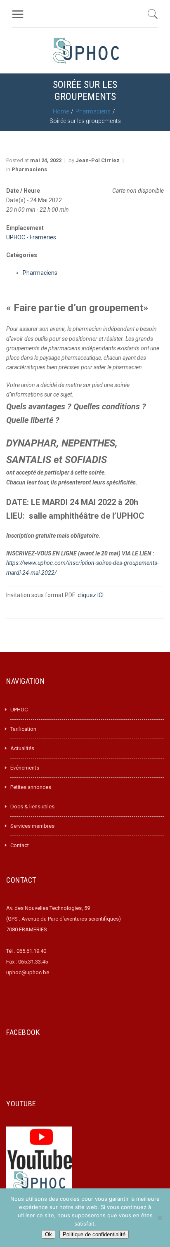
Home (61, 111)
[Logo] (86, 50)
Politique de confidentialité (94, 1234)
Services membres (32, 826)
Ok (48, 1234)
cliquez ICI (91, 595)
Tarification (23, 729)
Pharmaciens (93, 111)
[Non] (160, 1218)
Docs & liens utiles (32, 806)
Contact (19, 845)
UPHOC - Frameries (31, 237)
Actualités (22, 748)
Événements (24, 768)
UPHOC (19, 709)
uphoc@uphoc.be (27, 972)
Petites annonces (30, 787)
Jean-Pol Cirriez (98, 160)
